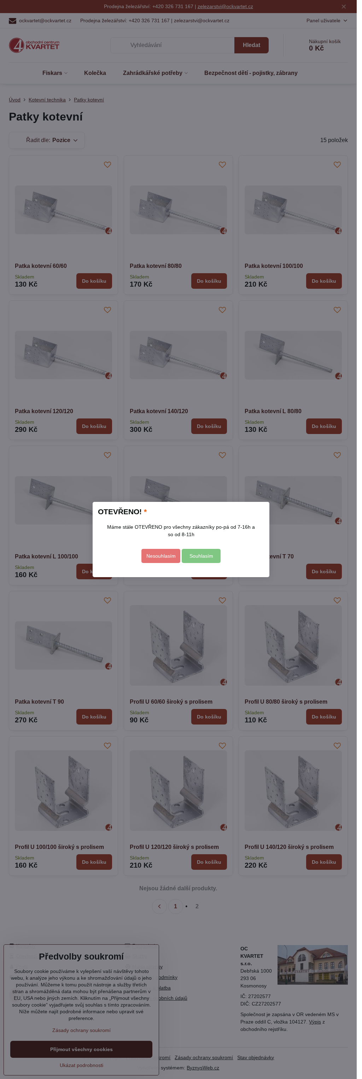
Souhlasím (201, 556)
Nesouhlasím (161, 556)
